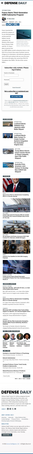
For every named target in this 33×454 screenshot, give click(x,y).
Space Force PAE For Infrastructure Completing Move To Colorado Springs (16, 195)
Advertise (4, 417)
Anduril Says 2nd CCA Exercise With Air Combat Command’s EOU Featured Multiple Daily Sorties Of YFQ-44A (16, 216)
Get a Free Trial (16, 96)
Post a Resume (26, 378)
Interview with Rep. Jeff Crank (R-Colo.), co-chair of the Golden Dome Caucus (16, 288)
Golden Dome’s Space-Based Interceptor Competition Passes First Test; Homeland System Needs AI (16, 278)
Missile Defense (7, 274)
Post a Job (18, 378)
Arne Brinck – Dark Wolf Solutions (20, 344)
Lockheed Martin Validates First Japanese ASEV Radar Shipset (20, 126)
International (6, 10)
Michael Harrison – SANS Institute (6, 345)
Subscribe (10, 417)
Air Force (5, 213)
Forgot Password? (16, 87)
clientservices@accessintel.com (20, 100)
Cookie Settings (6, 419)
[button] (2, 3)
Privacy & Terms (16, 419)
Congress (5, 308)
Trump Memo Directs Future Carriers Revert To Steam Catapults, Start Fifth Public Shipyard (22, 154)
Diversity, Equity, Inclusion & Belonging (11, 421)
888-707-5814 (12, 102)
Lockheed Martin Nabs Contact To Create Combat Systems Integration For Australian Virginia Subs (21, 140)
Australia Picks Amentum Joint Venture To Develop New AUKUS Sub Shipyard (21, 168)
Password (6, 80)
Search (26, 376)
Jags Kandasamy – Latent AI (26, 344)
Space (4, 193)
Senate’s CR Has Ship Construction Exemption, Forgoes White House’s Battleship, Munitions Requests (15, 322)
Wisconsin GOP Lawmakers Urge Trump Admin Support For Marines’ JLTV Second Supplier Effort (16, 310)
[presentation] (6, 336)
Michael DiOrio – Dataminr (12, 344)
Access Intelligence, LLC (12, 444)
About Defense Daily (20, 417)
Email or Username (9, 73)
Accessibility (25, 419)
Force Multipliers (6, 341)
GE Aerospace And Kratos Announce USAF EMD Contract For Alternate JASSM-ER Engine (16, 237)
